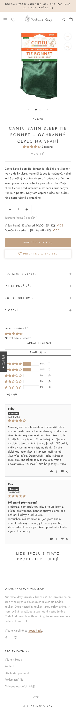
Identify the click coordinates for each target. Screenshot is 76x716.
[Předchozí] (28, 109)
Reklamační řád (14, 679)
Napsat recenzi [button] (38, 343)
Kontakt (9, 666)
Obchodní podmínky (18, 673)
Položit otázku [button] (38, 352)
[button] (32, 147)
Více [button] (63, 464)
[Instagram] (15, 637)
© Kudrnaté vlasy (38, 706)
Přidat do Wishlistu (40, 253)
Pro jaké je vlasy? (21, 274)
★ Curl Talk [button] (3, 362)
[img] (38, 421)
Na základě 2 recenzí (18, 338)
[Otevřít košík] (70, 19)
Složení (11, 310)
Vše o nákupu (13, 659)
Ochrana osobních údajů (20, 686)
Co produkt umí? (19, 298)
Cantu (38, 119)
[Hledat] (64, 19)
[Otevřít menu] (5, 19)
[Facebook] (6, 637)
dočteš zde (35, 630)
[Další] (47, 109)
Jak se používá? (18, 286)
